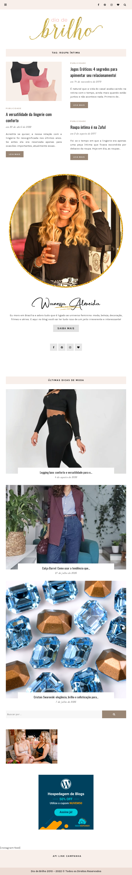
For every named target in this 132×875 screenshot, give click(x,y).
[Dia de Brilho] (66, 28)
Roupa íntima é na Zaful (88, 127)
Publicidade (13, 108)
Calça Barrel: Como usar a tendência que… (66, 568)
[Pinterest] (104, 4)
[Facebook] (97, 4)
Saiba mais (66, 328)
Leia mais (14, 154)
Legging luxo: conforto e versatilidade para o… (66, 472)
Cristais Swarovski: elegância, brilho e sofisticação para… (66, 697)
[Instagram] (110, 4)
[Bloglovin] (117, 4)
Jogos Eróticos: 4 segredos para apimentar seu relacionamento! (93, 72)
